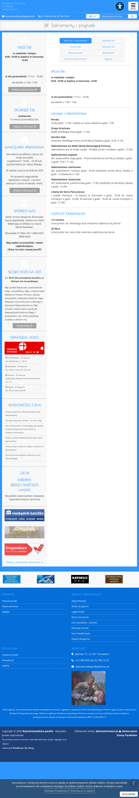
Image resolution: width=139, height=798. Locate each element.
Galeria (5, 665)
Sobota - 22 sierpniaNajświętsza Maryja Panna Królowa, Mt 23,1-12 (22, 378)
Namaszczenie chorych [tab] (75, 58)
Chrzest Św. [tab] (75, 46)
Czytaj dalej (23, 325)
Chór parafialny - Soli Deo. (84, 622)
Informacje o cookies (82, 790)
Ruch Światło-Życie (81, 633)
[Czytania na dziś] (24, 532)
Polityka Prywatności (56, 790)
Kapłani (5, 611)
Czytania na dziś (10, 654)
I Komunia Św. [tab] (108, 46)
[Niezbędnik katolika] (24, 514)
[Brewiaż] (113, 579)
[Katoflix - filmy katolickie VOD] (79, 579)
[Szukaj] (132, 16)
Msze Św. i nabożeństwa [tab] (75, 40)
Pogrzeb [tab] (108, 58)
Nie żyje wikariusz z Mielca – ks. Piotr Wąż (23, 420)
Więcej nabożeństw (23, 89)
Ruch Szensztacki (80, 617)
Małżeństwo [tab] (108, 52)
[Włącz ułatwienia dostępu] (120, 6)
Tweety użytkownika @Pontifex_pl (24, 562)
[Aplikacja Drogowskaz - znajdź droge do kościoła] (24, 549)
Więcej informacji (23, 126)
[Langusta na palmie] (45, 579)
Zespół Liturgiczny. (81, 638)
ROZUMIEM (128, 794)
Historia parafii (9, 601)
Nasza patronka (10, 606)
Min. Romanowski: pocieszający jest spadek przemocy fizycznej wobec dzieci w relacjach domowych (24, 429)
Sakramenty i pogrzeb (73, 25)
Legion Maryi (78, 611)
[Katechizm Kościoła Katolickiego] (11, 579)
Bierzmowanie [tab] (75, 52)
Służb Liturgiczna (80, 606)
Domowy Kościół (80, 628)
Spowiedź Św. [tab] (108, 40)
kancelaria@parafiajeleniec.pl (19, 16)
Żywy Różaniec (79, 601)
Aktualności (8, 660)
